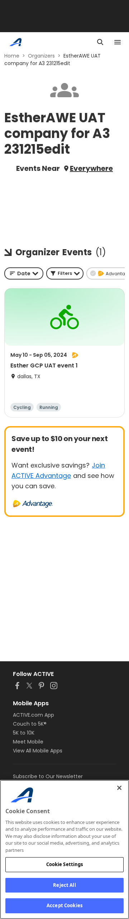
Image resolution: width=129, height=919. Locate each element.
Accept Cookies (64, 905)
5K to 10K (23, 732)
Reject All (64, 885)
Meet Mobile (28, 741)
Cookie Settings (64, 864)
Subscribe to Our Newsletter (48, 776)
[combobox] (23, 273)
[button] (64, 273)
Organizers (41, 55)
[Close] (119, 788)
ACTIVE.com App (33, 714)
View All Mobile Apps (37, 750)
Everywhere (91, 168)
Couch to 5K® (30, 723)
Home (11, 55)
